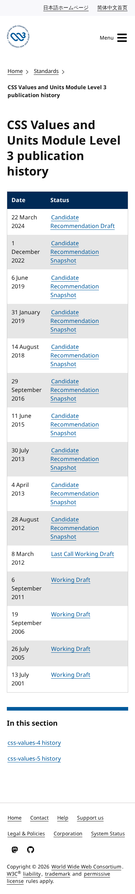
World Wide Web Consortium (86, 867)
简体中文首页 (112, 8)
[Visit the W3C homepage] (18, 37)
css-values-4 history (34, 743)
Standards (46, 71)
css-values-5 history (34, 758)
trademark (57, 874)
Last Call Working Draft (82, 554)
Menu (107, 38)
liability (32, 874)
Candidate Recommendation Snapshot (74, 252)
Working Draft (70, 580)
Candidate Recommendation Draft (82, 222)
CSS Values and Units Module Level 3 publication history (57, 91)
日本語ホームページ (66, 8)
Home (15, 71)
